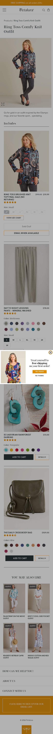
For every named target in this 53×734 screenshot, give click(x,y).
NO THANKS (39, 375)
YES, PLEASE (39, 371)
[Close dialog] (50, 352)
